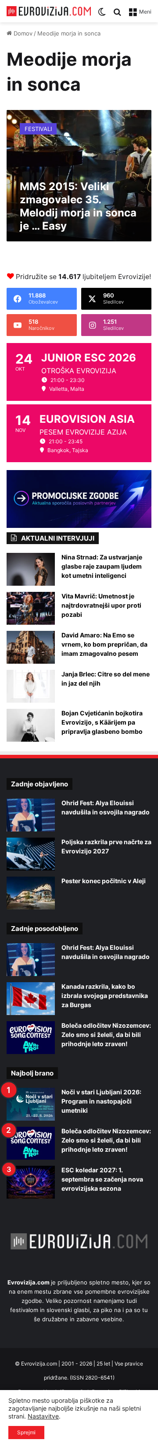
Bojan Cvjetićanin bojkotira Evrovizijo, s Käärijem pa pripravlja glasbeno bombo (102, 722)
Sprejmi (26, 1432)
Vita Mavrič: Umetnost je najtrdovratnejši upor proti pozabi (101, 605)
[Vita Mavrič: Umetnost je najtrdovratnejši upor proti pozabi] (31, 608)
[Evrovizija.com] (49, 11)
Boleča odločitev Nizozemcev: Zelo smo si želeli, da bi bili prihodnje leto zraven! (106, 1034)
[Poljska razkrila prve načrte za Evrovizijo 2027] (31, 854)
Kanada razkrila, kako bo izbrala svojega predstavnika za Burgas (104, 995)
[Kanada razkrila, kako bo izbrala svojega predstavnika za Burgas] (31, 998)
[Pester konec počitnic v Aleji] (31, 893)
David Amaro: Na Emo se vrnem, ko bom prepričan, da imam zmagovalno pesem (104, 644)
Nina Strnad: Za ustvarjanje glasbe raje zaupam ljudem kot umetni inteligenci (101, 566)
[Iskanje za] (117, 15)
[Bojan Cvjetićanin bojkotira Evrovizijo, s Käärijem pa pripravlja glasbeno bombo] (31, 725)
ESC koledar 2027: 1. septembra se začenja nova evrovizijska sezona (102, 1179)
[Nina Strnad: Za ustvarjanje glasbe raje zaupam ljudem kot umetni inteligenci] (31, 569)
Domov (22, 33)
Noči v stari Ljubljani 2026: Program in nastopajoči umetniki (101, 1101)
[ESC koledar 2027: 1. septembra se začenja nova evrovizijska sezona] (31, 1182)
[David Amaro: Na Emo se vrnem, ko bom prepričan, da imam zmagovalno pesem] (31, 647)
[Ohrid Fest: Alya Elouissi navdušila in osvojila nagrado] (31, 815)
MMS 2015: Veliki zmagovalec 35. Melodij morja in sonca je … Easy (78, 206)
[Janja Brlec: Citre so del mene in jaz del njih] (31, 686)
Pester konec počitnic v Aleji (103, 880)
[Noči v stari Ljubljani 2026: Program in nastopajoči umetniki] (31, 1104)
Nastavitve (43, 1416)
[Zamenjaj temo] (101, 15)
